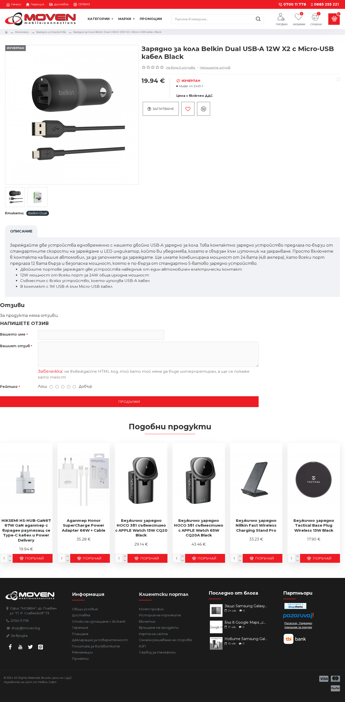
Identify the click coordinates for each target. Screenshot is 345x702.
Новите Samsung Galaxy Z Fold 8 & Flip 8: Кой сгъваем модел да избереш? (246, 639)
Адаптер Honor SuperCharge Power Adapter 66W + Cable (83, 525)
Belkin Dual (37, 213)
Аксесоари (22, 32)
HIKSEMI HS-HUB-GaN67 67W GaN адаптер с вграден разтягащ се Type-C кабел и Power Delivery (26, 530)
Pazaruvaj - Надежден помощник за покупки (298, 625)
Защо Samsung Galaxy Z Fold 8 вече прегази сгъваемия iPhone (246, 606)
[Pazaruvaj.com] (298, 617)
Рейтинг (9, 386)
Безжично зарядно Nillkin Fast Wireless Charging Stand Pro (256, 525)
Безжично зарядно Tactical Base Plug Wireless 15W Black (313, 525)
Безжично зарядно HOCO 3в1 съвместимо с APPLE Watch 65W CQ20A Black (198, 528)
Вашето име (13, 334)
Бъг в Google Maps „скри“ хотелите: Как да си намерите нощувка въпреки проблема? (246, 622)
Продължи (129, 402)
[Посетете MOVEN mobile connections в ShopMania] (295, 606)
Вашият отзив (15, 346)
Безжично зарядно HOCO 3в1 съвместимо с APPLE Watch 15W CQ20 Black (141, 528)
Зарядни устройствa (51, 32)
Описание (21, 231)
